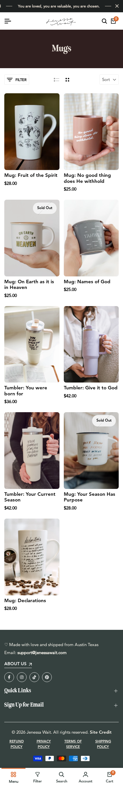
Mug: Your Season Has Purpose (89, 497)
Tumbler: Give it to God (91, 388)
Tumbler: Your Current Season (29, 497)
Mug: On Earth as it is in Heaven (29, 285)
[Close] (116, 6)
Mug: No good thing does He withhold (87, 178)
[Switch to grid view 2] (67, 79)
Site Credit (101, 733)
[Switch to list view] (56, 79)
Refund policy (16, 744)
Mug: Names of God (87, 282)
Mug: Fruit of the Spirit (30, 175)
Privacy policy (44, 744)
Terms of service (73, 744)
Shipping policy (103, 744)
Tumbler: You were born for (25, 391)
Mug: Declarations (25, 600)
